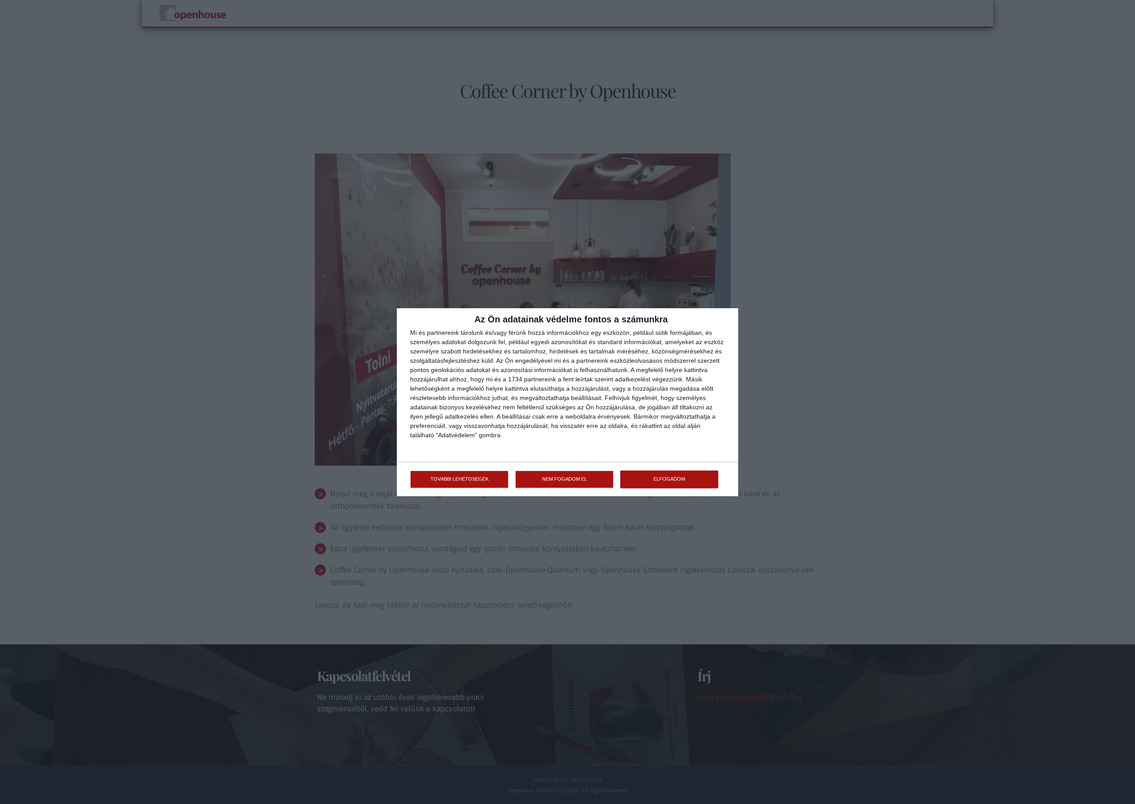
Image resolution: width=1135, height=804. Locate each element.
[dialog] (567, 402)
